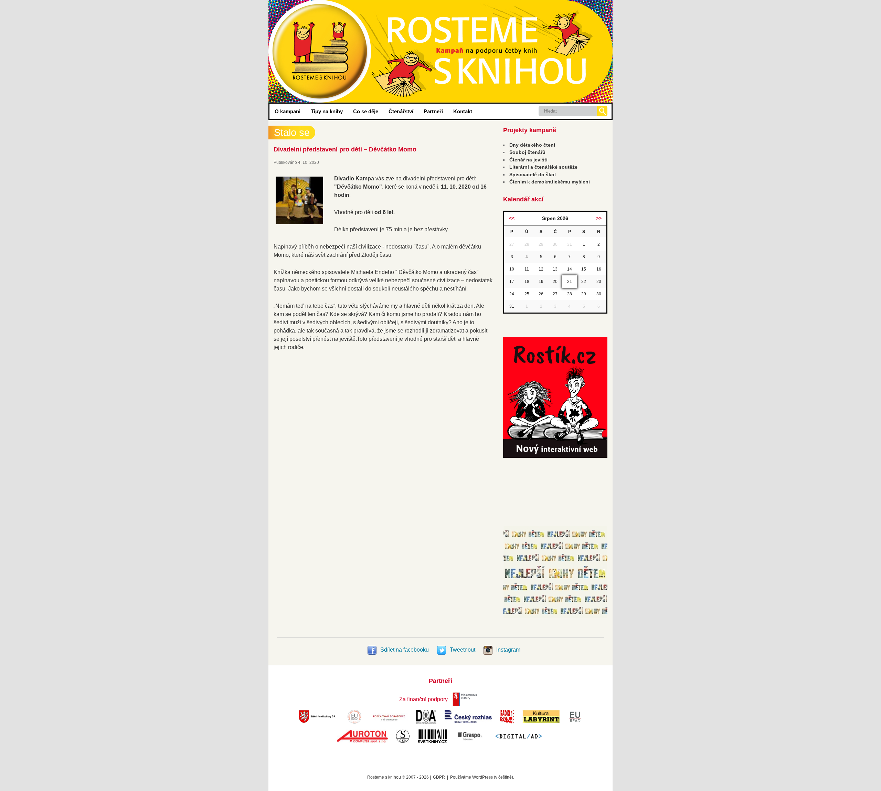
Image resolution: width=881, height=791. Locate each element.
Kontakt (462, 111)
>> (599, 218)
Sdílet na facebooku (404, 650)
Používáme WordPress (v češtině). (482, 777)
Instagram (507, 650)
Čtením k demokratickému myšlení (549, 181)
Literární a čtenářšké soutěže (543, 167)
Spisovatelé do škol (532, 174)
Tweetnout (462, 650)
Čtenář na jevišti (528, 159)
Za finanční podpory (423, 699)
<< (511, 218)
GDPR (439, 777)
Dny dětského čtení (532, 145)
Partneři (433, 111)
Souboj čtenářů (527, 152)
